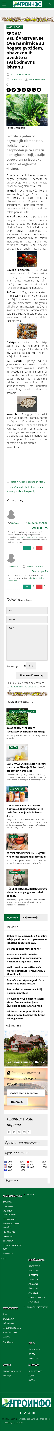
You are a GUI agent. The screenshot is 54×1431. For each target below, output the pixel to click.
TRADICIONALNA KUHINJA (12, 1371)
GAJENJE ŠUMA (8, 1319)
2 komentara (16, 79)
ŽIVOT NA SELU (34, 1349)
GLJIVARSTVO (8, 1253)
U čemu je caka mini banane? (24, 948)
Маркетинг (45, 1418)
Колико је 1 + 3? (16, 666)
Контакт (19, 1422)
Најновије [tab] (12, 917)
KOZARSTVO (33, 1279)
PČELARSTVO (33, 1293)
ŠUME (5, 1314)
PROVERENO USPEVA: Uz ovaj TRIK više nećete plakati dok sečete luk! (26, 855)
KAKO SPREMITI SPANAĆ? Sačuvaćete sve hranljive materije (25, 730)
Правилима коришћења (24, 686)
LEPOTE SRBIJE (34, 1358)
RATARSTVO (7, 1202)
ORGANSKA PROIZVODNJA (37, 1307)
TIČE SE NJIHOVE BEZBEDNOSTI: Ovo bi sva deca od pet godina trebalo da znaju (26, 892)
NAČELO (32, 1380)
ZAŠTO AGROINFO (35, 1371)
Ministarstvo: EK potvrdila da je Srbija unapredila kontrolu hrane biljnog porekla (26, 1015)
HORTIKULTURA (9, 1232)
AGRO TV (30, 1194)
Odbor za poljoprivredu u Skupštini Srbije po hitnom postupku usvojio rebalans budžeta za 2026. (27, 939)
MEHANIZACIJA (7, 1342)
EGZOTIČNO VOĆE (9, 1219)
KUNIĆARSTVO (34, 1302)
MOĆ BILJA (7, 1375)
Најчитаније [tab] (30, 917)
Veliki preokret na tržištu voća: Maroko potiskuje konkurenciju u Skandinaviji (26, 971)
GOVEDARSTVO (34, 1266)
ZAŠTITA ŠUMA (8, 1323)
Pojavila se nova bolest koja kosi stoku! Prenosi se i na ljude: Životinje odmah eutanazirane (25, 1002)
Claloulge (15, 523)
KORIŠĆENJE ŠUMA (10, 1332)
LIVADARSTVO (8, 1236)
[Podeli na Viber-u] (34, 90)
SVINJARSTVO (33, 1270)
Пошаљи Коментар (31, 675)
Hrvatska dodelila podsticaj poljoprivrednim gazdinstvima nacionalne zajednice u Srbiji (24, 958)
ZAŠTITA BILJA (8, 1241)
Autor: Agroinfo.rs (36, 79)
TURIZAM (32, 1354)
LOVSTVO (6, 1337)
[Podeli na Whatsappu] (29, 90)
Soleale (14, 566)
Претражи (17, 1101)
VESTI (3, 1259)
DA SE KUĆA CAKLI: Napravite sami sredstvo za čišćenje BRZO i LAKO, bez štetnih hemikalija (26, 767)
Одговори (38, 527)
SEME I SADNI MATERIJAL (12, 1328)
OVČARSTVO (33, 1275)
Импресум (8, 1422)
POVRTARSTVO (8, 1206)
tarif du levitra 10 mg (28, 537)
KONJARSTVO (33, 1284)
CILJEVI (31, 1375)
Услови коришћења (28, 1418)
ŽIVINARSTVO (33, 1288)
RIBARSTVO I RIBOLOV (37, 1297)
